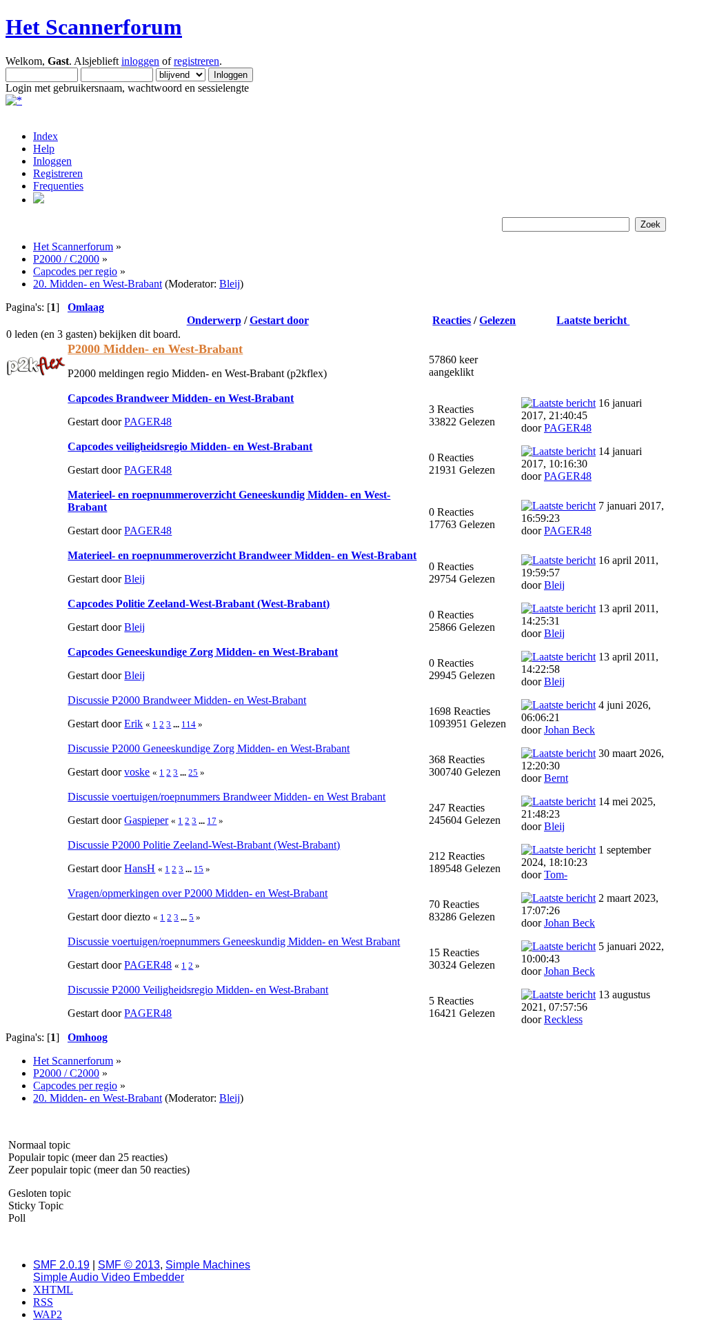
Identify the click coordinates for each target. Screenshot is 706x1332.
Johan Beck (569, 730)
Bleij (229, 284)
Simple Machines (207, 1265)
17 (211, 821)
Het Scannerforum (94, 26)
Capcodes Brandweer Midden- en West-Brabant (181, 398)
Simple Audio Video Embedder (108, 1277)
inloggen (140, 61)
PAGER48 (148, 421)
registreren (196, 61)
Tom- (555, 874)
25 (193, 772)
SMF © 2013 (129, 1265)
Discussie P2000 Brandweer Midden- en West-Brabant (187, 700)
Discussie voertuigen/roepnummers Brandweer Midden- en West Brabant (226, 797)
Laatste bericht (592, 320)
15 (198, 869)
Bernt (556, 778)
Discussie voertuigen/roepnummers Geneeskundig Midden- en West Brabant (234, 941)
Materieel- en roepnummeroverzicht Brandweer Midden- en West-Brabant (242, 555)
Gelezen (497, 320)
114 (188, 724)
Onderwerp (214, 320)
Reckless (563, 1019)
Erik (133, 723)
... (177, 724)
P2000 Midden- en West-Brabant (155, 349)
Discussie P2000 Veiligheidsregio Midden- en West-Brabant (198, 990)
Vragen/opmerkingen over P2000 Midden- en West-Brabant (197, 893)
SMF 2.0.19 (61, 1265)
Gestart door (279, 320)
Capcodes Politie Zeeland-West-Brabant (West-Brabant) (199, 603)
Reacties (451, 320)
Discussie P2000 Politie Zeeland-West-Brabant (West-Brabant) (204, 845)
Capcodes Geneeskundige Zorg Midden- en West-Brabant (203, 652)
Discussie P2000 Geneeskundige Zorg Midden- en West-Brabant (209, 748)
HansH (139, 868)
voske (137, 772)
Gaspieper (146, 820)
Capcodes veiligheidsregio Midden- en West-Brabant (190, 446)
